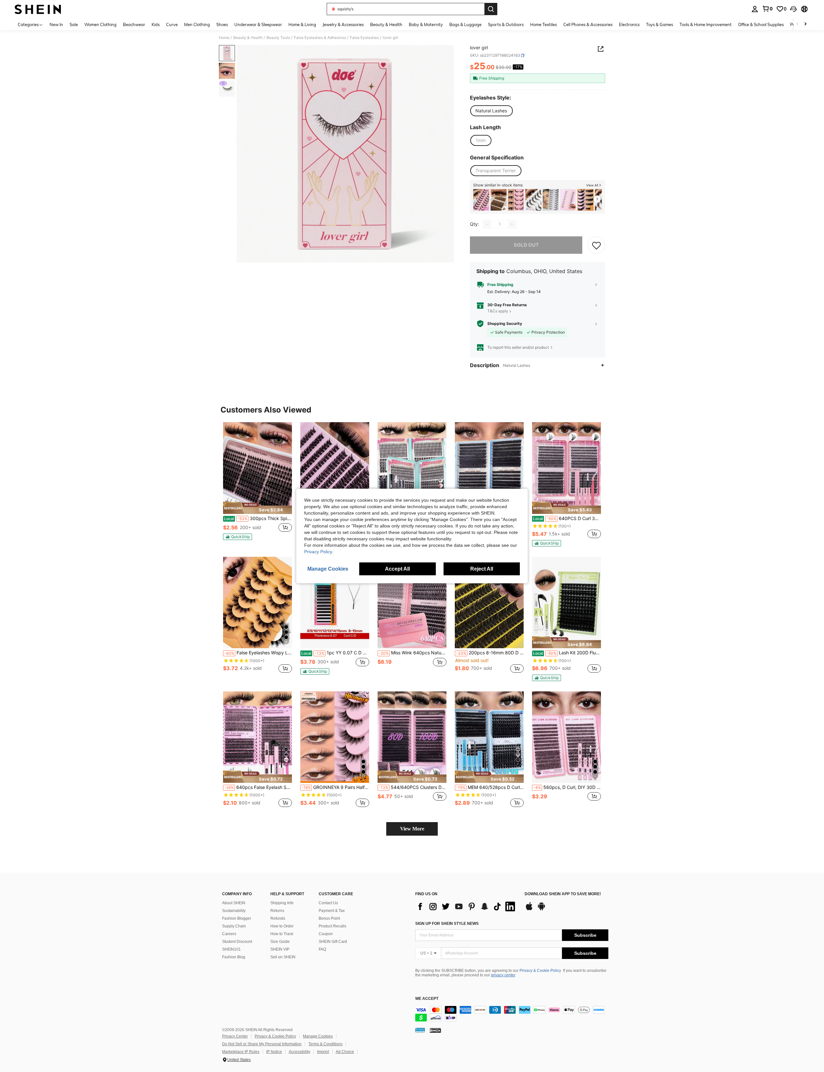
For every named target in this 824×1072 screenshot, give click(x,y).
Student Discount (237, 941)
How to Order (282, 926)
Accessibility (299, 1051)
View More (412, 828)
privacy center (503, 975)
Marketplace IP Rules (240, 1051)
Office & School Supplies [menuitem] (761, 24)
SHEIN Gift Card (333, 941)
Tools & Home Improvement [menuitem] (705, 24)
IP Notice (274, 1051)
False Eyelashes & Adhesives (320, 37)
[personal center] (755, 9)
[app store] (529, 909)
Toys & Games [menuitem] (659, 24)
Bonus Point (329, 918)
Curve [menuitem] (172, 24)
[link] (767, 9)
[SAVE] (596, 245)
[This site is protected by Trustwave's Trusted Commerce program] (420, 1030)
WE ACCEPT (426, 999)
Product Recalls (332, 926)
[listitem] (481, 200)
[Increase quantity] (512, 224)
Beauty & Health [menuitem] (386, 24)
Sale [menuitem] (74, 24)
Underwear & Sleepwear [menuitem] (258, 24)
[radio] (491, 110)
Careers (229, 934)
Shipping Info (282, 903)
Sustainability (234, 910)
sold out (526, 245)
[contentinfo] (511, 1013)
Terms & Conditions (325, 1044)
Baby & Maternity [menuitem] (426, 24)
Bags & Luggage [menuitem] (465, 24)
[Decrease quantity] (487, 224)
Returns (277, 910)
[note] (257, 508)
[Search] (490, 9)
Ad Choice (345, 1051)
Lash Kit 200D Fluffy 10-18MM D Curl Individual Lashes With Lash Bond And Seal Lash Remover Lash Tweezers (567, 652)
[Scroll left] (797, 24)
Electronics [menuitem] (629, 24)
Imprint (323, 1051)
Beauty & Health (248, 37)
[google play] (541, 909)
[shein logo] (37, 9)
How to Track (281, 934)
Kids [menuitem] (156, 24)
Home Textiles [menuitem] (543, 24)
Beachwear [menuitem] (134, 24)
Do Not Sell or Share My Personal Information (262, 1044)
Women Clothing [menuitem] (100, 24)
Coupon (326, 934)
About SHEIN (233, 903)
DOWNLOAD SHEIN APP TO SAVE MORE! (563, 894)
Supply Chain (234, 926)
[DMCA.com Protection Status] (435, 1030)
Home (224, 37)
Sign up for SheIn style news (447, 923)
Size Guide (280, 941)
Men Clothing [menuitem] (197, 24)
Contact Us (328, 903)
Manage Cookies (318, 1036)
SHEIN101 (231, 949)
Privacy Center (235, 1036)
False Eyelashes (364, 37)
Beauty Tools (278, 37)
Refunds (277, 918)
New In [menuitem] (56, 24)
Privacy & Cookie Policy (540, 970)
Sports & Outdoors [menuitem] (506, 24)
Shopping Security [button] (504, 323)
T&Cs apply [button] (497, 310)
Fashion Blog (233, 957)
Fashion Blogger (236, 918)
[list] (466, 906)
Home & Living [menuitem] (302, 24)
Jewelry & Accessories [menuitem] (343, 24)
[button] (793, 9)
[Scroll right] (805, 24)
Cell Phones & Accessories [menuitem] (588, 24)
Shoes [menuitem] (222, 24)
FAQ (322, 949)
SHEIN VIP (279, 949)
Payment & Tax (332, 910)
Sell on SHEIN (282, 957)
